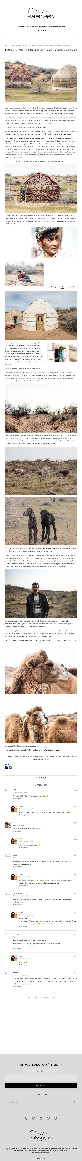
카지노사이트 (16, 934)
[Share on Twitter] (41, 778)
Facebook (48, 750)
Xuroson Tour (53, 756)
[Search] (76, 39)
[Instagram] (41, 31)
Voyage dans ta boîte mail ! (41, 1065)
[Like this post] (37, 778)
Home (6, 45)
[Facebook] (27, 1118)
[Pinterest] (43, 31)
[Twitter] (38, 31)
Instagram (57, 750)
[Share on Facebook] (39, 778)
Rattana (15, 790)
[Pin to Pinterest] (43, 778)
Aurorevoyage (17, 893)
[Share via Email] (45, 778)
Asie (26, 45)
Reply (75, 790)
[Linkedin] (45, 31)
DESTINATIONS (16, 45)
